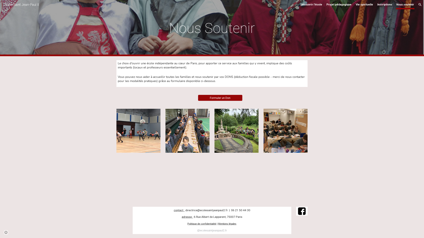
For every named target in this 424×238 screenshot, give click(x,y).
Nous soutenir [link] (405, 4)
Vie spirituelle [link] (364, 4)
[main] (212, 28)
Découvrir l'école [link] (311, 4)
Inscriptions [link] (384, 4)
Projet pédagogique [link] (338, 4)
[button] (420, 5)
